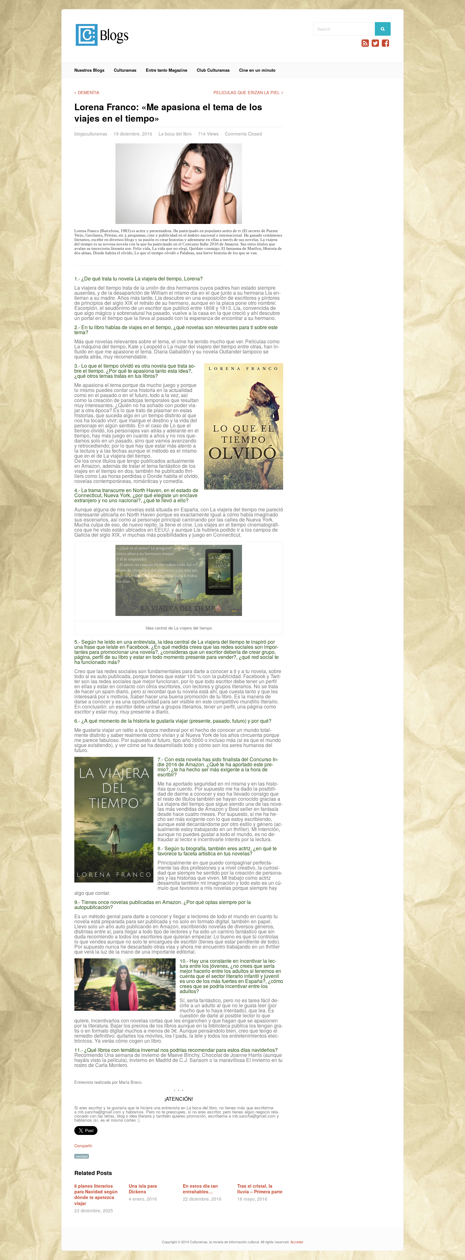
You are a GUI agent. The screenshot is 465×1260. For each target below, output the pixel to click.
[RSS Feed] (365, 43)
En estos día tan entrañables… (200, 1189)
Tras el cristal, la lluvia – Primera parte (259, 1189)
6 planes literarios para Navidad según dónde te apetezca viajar (96, 1194)
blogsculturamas (90, 133)
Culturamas (125, 70)
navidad (82, 1156)
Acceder (296, 1241)
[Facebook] (385, 43)
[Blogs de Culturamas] (102, 48)
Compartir (83, 1145)
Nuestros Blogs (89, 70)
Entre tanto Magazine (166, 70)
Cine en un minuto (257, 70)
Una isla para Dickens (143, 1189)
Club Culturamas (213, 70)
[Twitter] (375, 43)
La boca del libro (175, 133)
